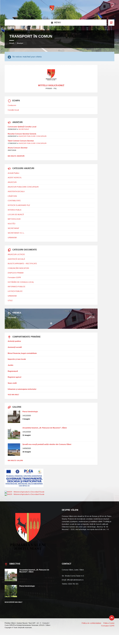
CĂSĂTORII (12, 196)
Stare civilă (12, 383)
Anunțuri (20, 43)
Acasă (11, 43)
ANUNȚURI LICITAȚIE (16, 254)
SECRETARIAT (23, 129)
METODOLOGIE (14, 219)
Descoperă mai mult (13, 602)
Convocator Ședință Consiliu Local (22, 127)
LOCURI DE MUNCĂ (16, 214)
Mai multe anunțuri (16, 156)
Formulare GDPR (14, 277)
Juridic (10, 365)
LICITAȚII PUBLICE (15, 291)
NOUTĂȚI (11, 224)
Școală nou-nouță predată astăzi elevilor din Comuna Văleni (46, 444)
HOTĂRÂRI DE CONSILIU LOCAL (21, 282)
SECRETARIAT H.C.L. (16, 233)
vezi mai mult (13, 394)
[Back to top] (111, 617)
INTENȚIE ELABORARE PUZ (19, 205)
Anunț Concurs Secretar (17, 148)
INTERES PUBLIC (15, 210)
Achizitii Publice (13, 173)
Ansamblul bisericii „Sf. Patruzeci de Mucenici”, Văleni (44, 428)
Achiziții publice (14, 341)
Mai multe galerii (15, 460)
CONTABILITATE (14, 201)
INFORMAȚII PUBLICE (16, 286)
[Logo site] (59, 13)
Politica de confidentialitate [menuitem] (91, 623)
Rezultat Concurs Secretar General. (22, 134)
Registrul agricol (14, 377)
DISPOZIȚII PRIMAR (16, 273)
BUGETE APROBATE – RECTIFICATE (22, 263)
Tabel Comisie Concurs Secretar (21, 141)
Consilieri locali (13, 110)
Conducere (12, 105)
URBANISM (12, 237)
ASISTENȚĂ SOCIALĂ (16, 259)
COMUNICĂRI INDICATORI (18, 268)
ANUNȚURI (12, 182)
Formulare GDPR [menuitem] (107, 626)
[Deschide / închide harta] (111, 22)
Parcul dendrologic (30, 411)
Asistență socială (15, 347)
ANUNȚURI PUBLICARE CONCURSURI (32, 136)
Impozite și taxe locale (17, 359)
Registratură (13, 371)
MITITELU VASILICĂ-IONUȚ (51, 85)
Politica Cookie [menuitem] (108, 623)
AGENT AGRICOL (15, 177)
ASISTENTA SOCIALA (16, 191)
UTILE (10, 300)
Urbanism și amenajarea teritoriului (22, 389)
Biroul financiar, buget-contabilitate (22, 353)
